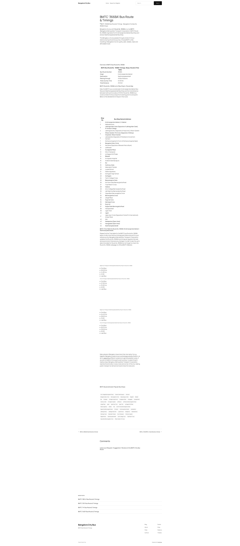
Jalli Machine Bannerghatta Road (129, 401)
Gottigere (105, 399)
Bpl (101, 399)
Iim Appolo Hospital (112, 401)
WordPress (160, 542)
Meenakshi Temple (112, 414)
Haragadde (130, 399)
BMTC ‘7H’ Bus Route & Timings (87, 507)
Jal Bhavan (119, 401)
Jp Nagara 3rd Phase (129, 404)
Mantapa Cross (104, 414)
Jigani (108, 404)
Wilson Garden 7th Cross (120, 419)
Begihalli (131, 396)
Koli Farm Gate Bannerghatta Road (123, 406)
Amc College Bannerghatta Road (107, 394)
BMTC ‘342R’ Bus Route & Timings (88, 511)
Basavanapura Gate (124, 396)
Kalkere (110, 406)
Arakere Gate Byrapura (119, 394)
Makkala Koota (134, 411)
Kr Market (116, 409)
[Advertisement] (120, 54)
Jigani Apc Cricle (114, 404)
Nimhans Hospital (129, 414)
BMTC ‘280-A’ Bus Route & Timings (88, 499)
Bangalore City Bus (84, 3)
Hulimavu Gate (103, 401)
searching (107, 358)
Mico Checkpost (120, 414)
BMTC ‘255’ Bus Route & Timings (88, 503)
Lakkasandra (133, 409)
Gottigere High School (113, 399)
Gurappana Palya (123, 399)
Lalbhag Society (104, 411)
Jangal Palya (103, 404)
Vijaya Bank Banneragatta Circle (107, 419)
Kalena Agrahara (104, 406)
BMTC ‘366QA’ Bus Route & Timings (89, 431)
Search (158, 3)
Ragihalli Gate (103, 416)
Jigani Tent (121, 404)
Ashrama (127, 394)
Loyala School (121, 411)
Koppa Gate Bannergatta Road (107, 409)
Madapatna (127, 411)
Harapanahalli (136, 399)
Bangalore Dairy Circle (105, 396)
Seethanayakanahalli (112, 416)
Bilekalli (136, 396)
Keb (114, 406)
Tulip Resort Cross (130, 416)
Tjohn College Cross (122, 416)
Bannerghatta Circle (115, 396)
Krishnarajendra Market (124, 409)
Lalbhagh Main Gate (112, 411)
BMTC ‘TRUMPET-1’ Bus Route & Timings (150, 431)
